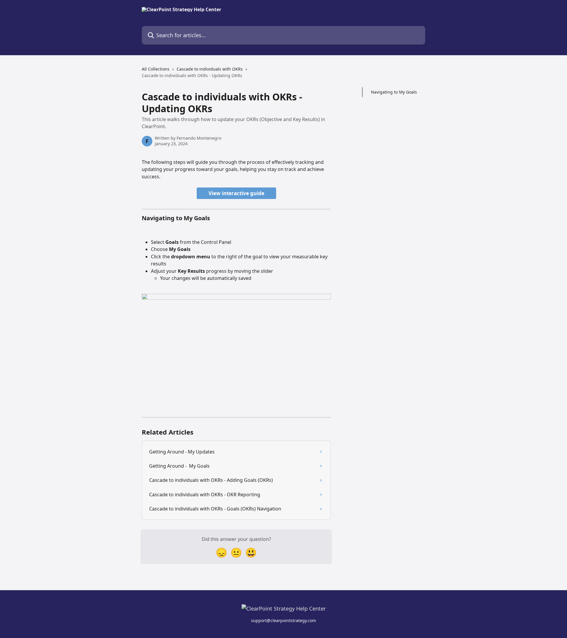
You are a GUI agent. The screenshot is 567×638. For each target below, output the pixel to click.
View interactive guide (236, 193)
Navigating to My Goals (394, 92)
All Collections (156, 69)
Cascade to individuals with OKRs (210, 69)
